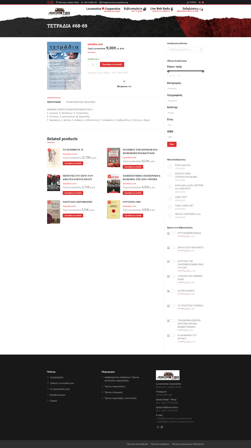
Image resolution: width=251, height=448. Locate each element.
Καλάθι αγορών (57, 394)
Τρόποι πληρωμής (114, 392)
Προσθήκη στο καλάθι (112, 64)
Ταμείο (53, 400)
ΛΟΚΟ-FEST (181, 197)
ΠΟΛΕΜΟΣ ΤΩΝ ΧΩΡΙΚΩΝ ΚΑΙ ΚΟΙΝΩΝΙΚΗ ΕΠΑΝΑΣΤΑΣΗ (140, 151)
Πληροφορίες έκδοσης (80, 101)
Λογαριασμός (56, 377)
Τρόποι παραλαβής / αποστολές (121, 398)
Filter (172, 144)
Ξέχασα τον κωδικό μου (62, 383)
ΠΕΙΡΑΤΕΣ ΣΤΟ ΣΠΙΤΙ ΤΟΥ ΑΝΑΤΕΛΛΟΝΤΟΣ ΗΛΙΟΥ (78, 177)
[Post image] (169, 166)
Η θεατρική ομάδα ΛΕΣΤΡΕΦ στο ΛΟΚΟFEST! (189, 187)
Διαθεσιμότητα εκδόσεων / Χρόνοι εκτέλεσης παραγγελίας (122, 379)
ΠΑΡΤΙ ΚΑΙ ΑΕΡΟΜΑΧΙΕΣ (77, 201)
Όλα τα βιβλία (103, 72)
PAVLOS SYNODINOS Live (188, 214)
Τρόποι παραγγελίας (115, 386)
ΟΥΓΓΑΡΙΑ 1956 (132, 201)
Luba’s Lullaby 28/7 (184, 205)
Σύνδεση (192, 2)
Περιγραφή (54, 101)
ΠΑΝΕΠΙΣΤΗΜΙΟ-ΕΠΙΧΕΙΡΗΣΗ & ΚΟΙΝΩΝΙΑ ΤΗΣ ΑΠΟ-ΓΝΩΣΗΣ (141, 177)
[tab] (54, 101)
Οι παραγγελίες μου (60, 389)
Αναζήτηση (201, 49)
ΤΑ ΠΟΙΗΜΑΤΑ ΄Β (73, 149)
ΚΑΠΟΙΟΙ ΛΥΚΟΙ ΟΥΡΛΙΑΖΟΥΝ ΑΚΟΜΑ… (186, 175)
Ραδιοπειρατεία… (183, 165)
